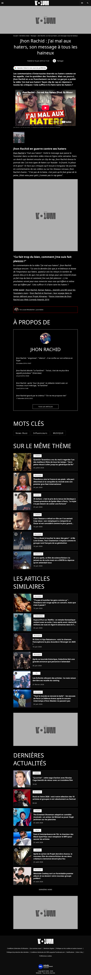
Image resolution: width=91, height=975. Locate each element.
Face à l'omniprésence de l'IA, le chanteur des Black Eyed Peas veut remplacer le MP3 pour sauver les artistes (53, 836)
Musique (33, 36)
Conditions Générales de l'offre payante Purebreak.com (48, 952)
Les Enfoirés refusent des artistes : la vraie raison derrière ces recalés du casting (54, 679)
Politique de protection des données (18, 952)
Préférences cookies (45, 956)
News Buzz (22, 433)
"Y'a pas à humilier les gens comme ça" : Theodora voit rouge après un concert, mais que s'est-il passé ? (54, 602)
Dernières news (24, 36)
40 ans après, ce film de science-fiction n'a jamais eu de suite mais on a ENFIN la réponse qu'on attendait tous (53, 560)
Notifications (70, 952)
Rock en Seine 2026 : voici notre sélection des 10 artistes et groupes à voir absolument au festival (54, 797)
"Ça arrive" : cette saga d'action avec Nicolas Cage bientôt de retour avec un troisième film (53, 779)
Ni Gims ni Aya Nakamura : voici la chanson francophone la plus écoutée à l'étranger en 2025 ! (54, 642)
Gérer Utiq (79, 952)
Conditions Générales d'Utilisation (17, 948)
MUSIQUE (58, 433)
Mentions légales (49, 948)
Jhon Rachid (18, 153)
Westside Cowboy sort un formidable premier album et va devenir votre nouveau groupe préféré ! (53, 876)
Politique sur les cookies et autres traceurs (69, 948)
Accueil (15, 36)
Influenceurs (40, 433)
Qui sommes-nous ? (36, 948)
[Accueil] (42, 3)
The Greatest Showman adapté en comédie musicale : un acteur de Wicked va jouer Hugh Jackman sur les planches (53, 817)
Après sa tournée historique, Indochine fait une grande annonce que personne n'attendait (54, 660)
